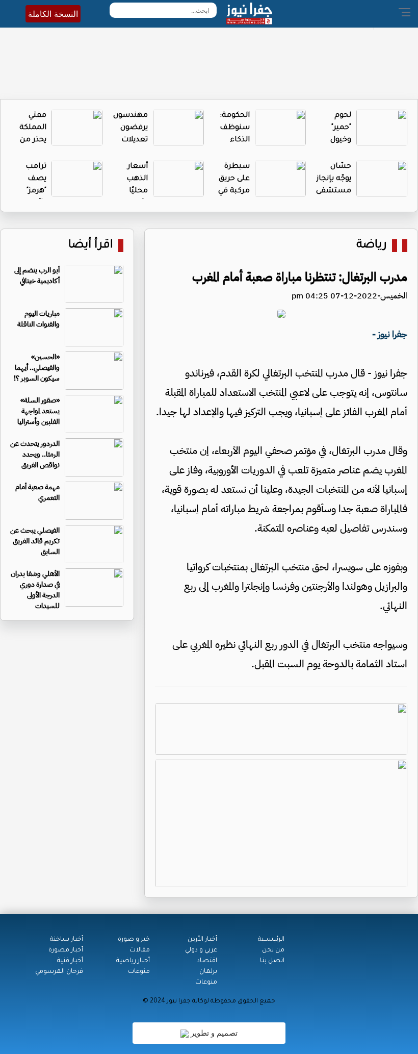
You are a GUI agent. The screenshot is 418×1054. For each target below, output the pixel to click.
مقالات (139, 950)
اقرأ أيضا (90, 245)
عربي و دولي (201, 950)
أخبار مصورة (65, 950)
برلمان (208, 971)
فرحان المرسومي (59, 971)
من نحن (273, 950)
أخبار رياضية (133, 961)
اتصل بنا (272, 961)
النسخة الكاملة (53, 14)
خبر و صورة (134, 939)
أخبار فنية (70, 961)
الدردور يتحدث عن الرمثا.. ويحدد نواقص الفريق (35, 454)
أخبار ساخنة (66, 939)
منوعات (206, 982)
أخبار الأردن (202, 939)
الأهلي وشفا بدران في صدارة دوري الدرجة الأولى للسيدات (35, 589)
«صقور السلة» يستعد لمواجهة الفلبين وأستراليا (38, 411)
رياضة (371, 245)
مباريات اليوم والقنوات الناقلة (38, 319)
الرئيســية (271, 939)
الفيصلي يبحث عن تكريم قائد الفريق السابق (35, 541)
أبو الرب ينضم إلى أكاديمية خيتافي (37, 275)
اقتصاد (207, 961)
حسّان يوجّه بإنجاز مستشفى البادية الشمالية (333, 191)
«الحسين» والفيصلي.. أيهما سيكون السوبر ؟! (37, 368)
